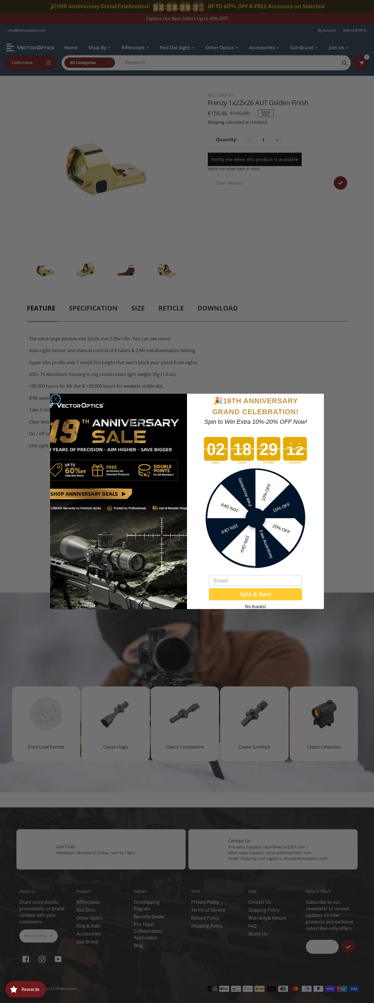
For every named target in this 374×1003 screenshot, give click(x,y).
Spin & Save (255, 595)
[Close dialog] (55, 399)
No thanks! (255, 607)
